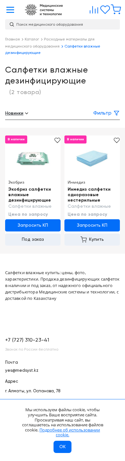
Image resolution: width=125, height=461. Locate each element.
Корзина (114, 8)
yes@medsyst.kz (21, 371)
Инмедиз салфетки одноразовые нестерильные (89, 195)
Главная (44, 10)
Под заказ (33, 239)
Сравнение (92, 8)
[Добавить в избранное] (57, 140)
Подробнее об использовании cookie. (69, 432)
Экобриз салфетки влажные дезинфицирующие (29, 195)
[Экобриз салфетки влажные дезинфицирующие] (33, 158)
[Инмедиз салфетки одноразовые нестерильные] (92, 158)
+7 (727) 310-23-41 (27, 340)
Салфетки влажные (30, 206)
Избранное (103, 8)
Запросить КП (33, 225)
